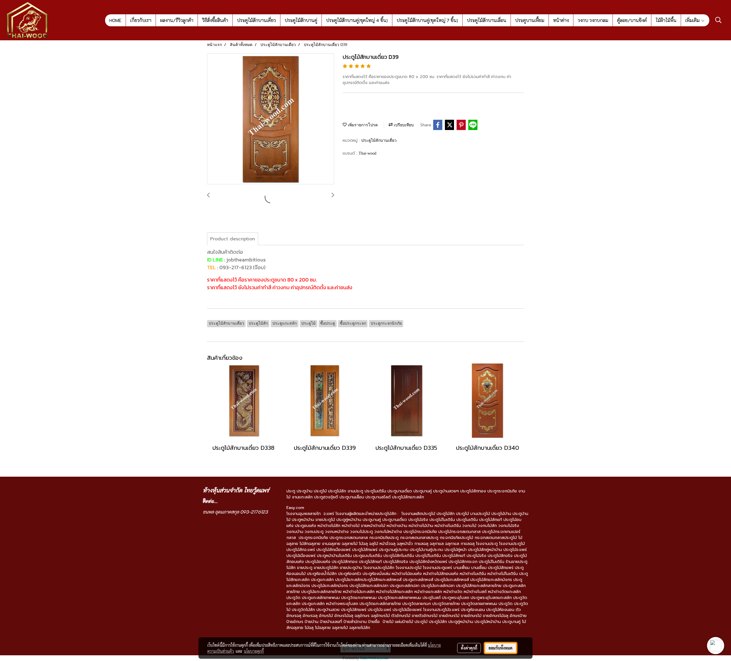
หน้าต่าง (561, 20)
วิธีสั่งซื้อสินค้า (215, 20)
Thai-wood (367, 153)
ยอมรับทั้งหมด (501, 647)
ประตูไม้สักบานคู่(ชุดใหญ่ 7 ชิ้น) (427, 20)
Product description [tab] (232, 238)
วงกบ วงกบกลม (593, 20)
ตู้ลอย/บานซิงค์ (632, 20)
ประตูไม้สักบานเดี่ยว (256, 20)
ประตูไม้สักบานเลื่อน (486, 20)
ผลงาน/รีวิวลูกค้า (176, 20)
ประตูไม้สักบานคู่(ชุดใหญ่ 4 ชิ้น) (357, 20)
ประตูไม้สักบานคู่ (301, 20)
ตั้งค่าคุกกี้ (469, 647)
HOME (115, 20)
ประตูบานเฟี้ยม (529, 20)
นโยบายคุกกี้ (254, 651)
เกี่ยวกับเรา (140, 20)
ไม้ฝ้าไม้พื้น (666, 20)
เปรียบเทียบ (403, 125)
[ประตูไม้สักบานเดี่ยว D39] (270, 119)
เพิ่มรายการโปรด (362, 125)
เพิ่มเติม (693, 20)
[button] (718, 20)
